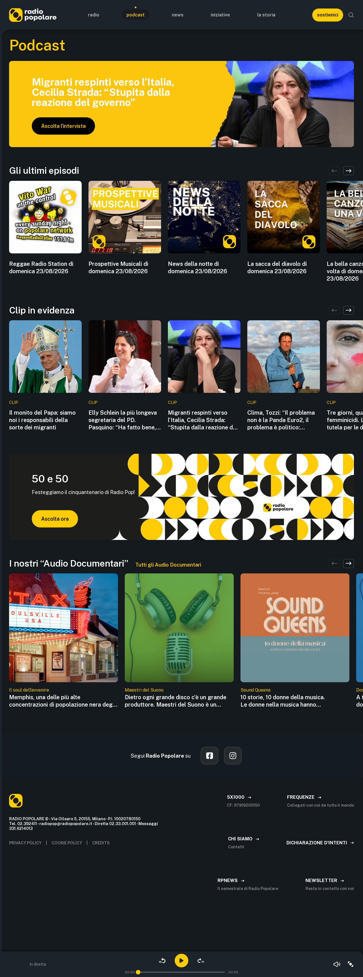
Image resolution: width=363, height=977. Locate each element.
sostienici (327, 15)
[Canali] (350, 964)
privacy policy (25, 843)
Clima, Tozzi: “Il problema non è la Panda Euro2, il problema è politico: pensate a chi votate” (281, 420)
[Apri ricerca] (351, 15)
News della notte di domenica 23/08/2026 (197, 267)
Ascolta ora (55, 519)
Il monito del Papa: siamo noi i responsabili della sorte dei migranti (42, 420)
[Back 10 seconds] (162, 960)
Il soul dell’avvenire (29, 690)
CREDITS (101, 843)
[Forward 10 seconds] (200, 960)
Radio (93, 15)
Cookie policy (67, 843)
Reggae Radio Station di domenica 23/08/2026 (41, 267)
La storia (266, 15)
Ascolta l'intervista (63, 126)
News (177, 15)
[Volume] (337, 964)
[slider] (138, 972)
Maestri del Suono (144, 690)
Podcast (135, 15)
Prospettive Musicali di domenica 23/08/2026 (118, 267)
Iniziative (220, 15)
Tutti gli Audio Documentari (168, 565)
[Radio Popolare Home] (32, 15)
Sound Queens (255, 690)
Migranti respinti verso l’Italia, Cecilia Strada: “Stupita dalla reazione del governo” (203, 420)
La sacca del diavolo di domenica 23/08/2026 (277, 267)
